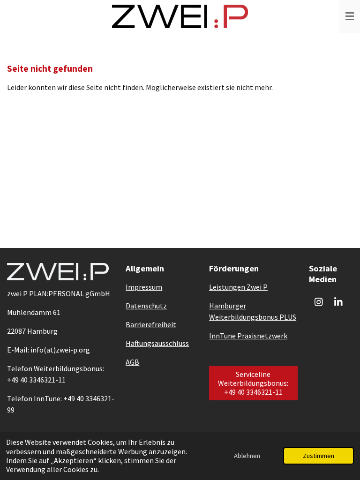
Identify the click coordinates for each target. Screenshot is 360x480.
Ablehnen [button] (247, 455)
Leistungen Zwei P (238, 287)
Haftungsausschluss (157, 343)
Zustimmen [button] (318, 455)
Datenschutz (146, 305)
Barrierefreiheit (151, 324)
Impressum (144, 287)
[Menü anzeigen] (349, 16)
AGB (132, 362)
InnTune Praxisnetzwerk (248, 335)
